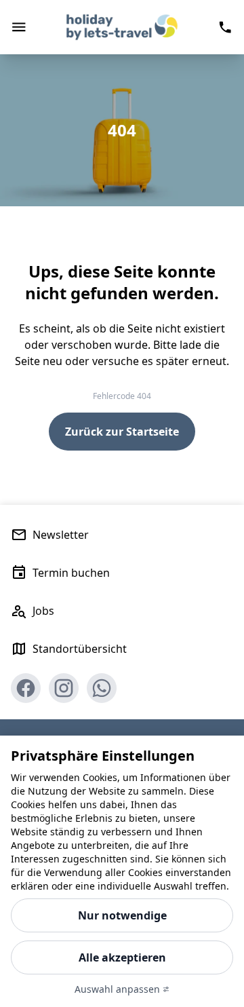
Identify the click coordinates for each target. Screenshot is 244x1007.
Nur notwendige (122, 915)
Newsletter (61, 534)
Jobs (43, 610)
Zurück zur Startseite (122, 431)
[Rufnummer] (225, 27)
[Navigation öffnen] (18, 27)
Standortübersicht (80, 648)
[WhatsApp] (102, 688)
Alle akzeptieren (122, 957)
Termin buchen (71, 572)
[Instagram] (64, 688)
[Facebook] (26, 688)
